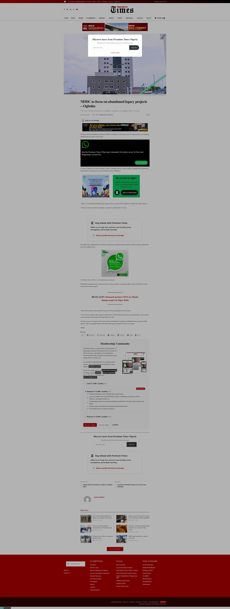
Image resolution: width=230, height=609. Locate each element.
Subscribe (134, 48)
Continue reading (115, 53)
